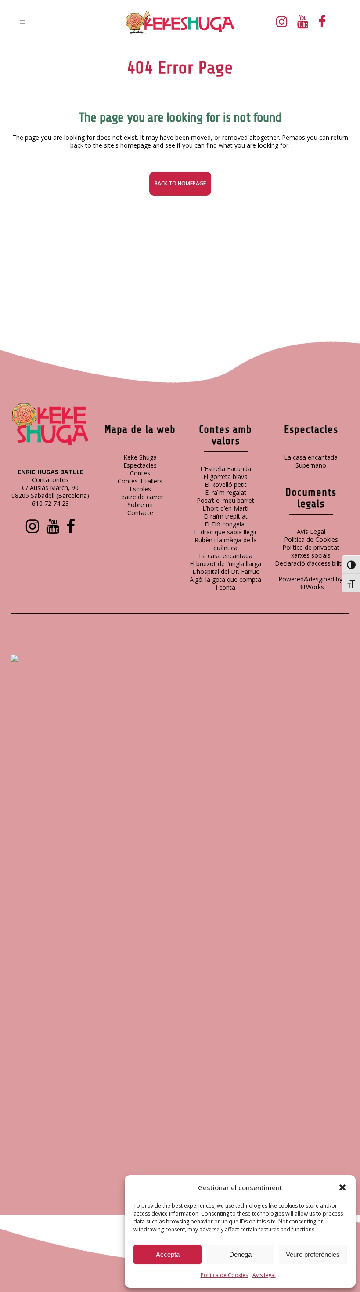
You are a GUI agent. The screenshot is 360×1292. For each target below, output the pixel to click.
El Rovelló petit (226, 484)
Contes (140, 473)
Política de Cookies (224, 1275)
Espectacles (140, 465)
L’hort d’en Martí (225, 508)
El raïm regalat (225, 492)
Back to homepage (180, 183)
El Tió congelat (226, 524)
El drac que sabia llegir (225, 532)
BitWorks (311, 587)
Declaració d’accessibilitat (311, 563)
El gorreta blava (225, 476)
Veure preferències (313, 1254)
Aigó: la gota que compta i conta (225, 583)
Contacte (140, 512)
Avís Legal (311, 531)
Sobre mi (140, 505)
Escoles (140, 489)
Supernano (310, 465)
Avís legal (264, 1275)
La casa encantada (225, 556)
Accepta (168, 1254)
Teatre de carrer (140, 497)
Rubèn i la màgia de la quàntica (225, 544)
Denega (240, 1254)
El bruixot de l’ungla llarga (225, 563)
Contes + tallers (140, 481)
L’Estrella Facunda (225, 469)
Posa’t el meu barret (225, 500)
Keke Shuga (140, 457)
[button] (342, 1187)
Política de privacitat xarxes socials (310, 551)
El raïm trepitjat (226, 516)
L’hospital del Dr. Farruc (225, 571)
